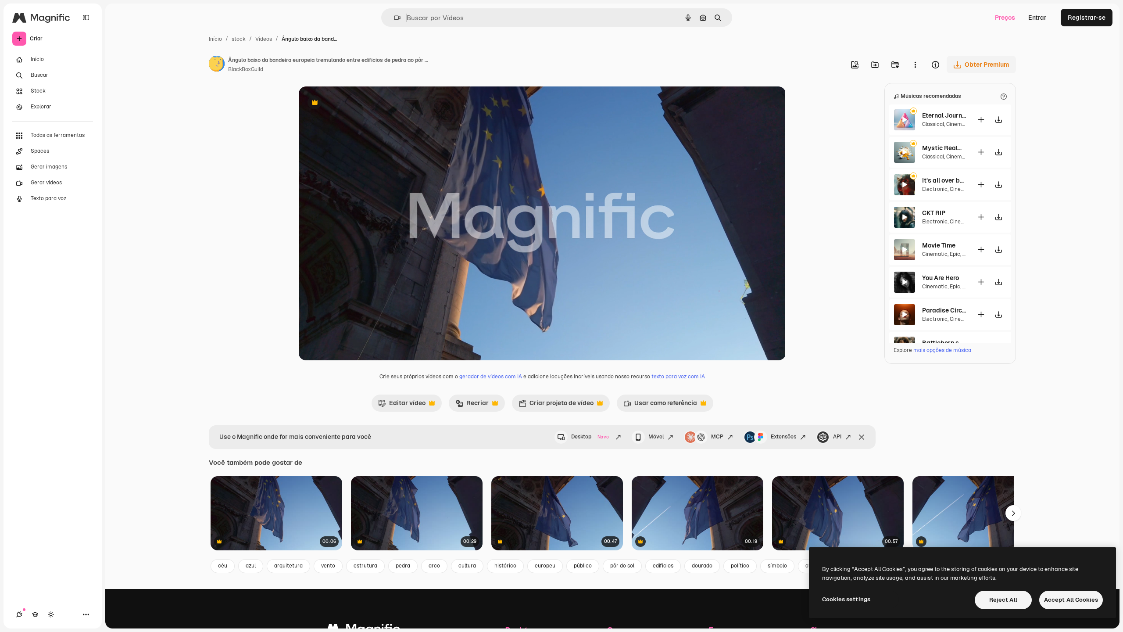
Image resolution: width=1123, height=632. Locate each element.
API (837, 436)
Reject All (1003, 599)
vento (328, 565)
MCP (717, 436)
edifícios (663, 565)
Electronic (935, 189)
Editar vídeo (402, 405)
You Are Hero (940, 278)
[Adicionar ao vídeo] (981, 119)
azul (251, 565)
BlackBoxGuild (245, 69)
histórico (505, 565)
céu (222, 565)
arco (434, 565)
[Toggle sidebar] (86, 18)
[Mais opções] (915, 64)
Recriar (472, 405)
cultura (467, 565)
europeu (545, 565)
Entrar (1037, 18)
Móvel (656, 436)
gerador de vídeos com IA (490, 376)
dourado (702, 565)
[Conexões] (19, 614)
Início (215, 39)
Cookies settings (846, 599)
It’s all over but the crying (944, 180)
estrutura (365, 565)
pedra (403, 565)
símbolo (777, 565)
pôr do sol (622, 565)
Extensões (783, 436)
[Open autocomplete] (394, 17)
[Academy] (35, 614)
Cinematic (959, 124)
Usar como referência (660, 405)
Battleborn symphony (944, 343)
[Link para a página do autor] (217, 65)
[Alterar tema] (51, 614)
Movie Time (938, 245)
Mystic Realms (944, 148)
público (583, 565)
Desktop (590, 436)
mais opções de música (942, 350)
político (740, 565)
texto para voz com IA (678, 376)
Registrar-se (1086, 18)
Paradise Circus (944, 310)
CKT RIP (933, 213)
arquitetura (288, 565)
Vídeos (263, 39)
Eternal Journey (944, 115)
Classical (933, 124)
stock (239, 39)
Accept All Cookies (1071, 599)
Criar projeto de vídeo (556, 405)
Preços (1005, 18)
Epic (955, 254)
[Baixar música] (998, 119)
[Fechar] (861, 437)
